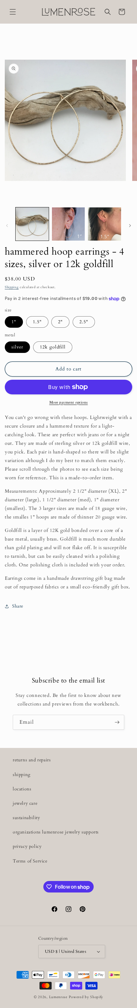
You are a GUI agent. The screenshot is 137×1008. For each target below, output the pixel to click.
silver (17, 347)
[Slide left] (7, 226)
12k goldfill (53, 347)
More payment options (68, 402)
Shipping (12, 287)
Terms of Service (30, 861)
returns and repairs (32, 760)
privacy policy (27, 846)
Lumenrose (59, 997)
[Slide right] (130, 226)
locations (22, 789)
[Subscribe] (117, 722)
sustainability (26, 818)
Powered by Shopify (86, 997)
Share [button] (17, 606)
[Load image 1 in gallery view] (32, 224)
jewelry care (25, 803)
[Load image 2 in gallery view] (68, 224)
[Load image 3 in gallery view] (104, 224)
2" (60, 322)
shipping (22, 775)
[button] (13, 12)
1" (13, 322)
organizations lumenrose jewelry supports (56, 832)
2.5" (83, 322)
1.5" (37, 322)
